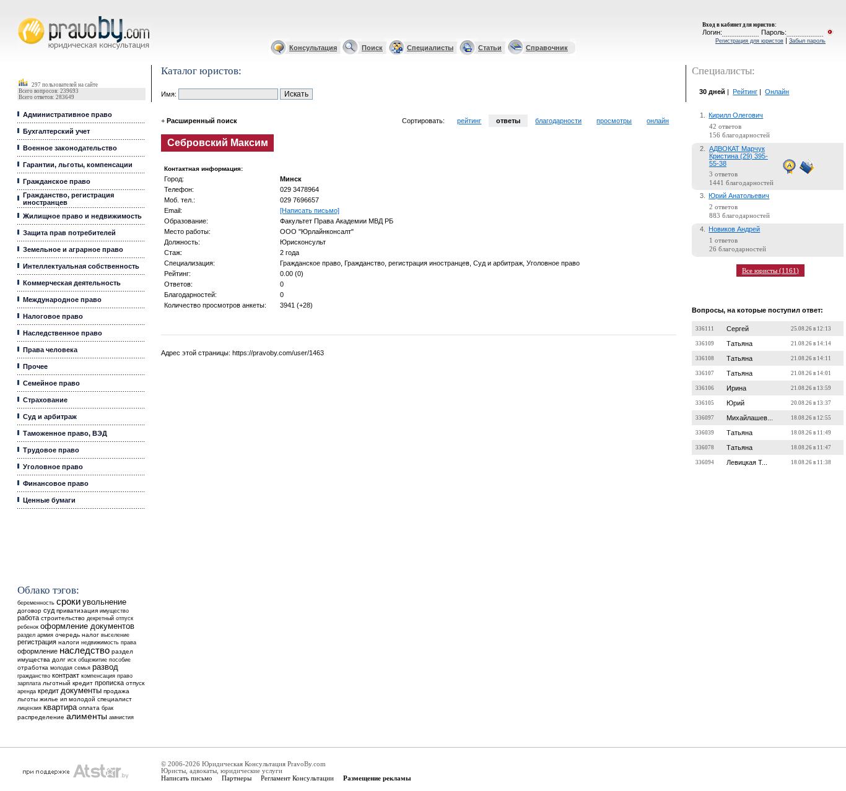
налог (90, 634)
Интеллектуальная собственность (81, 266)
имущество (114, 611)
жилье (49, 699)
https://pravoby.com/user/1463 (278, 353)
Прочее (35, 366)
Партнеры (236, 778)
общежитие (92, 659)
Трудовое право (51, 450)
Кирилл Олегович (736, 115)
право (125, 676)
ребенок (27, 626)
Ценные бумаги (49, 500)
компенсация (98, 676)
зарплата (29, 683)
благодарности (558, 120)
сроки (68, 602)
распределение (40, 717)
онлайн (658, 120)
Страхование (45, 400)
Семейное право (51, 383)
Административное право (67, 114)
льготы (27, 699)
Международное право (62, 299)
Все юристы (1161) (770, 270)
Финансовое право (56, 483)
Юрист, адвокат (20, 16)
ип (63, 699)
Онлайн (777, 91)
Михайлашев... (749, 417)
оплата (89, 707)
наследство (84, 650)
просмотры (614, 120)
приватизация (77, 610)
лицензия (29, 708)
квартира (60, 707)
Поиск (372, 47)
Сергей (737, 328)
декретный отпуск (110, 618)
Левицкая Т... (746, 462)
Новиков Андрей (734, 229)
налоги (68, 642)
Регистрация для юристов (749, 41)
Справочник (547, 47)
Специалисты (430, 47)
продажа (116, 691)
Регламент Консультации (297, 778)
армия (45, 635)
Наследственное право (62, 333)
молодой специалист (100, 699)
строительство (63, 618)
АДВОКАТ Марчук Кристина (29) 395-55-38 (738, 156)
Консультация (313, 47)
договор (29, 610)
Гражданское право (56, 181)
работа (28, 617)
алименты (86, 716)
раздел (26, 635)
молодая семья (70, 668)
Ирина (736, 388)
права (128, 642)
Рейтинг (745, 91)
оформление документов (87, 626)
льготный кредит (68, 683)
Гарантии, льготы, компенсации (78, 164)
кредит (48, 690)
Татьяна (739, 343)
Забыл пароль (807, 41)
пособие (120, 660)
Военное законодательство (70, 148)
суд (49, 610)
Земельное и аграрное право (73, 249)
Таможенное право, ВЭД (65, 433)
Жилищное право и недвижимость (82, 216)
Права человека (50, 349)
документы (81, 690)
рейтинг (469, 120)
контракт (65, 675)
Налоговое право (53, 316)
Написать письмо (186, 778)
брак (107, 708)
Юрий (735, 403)
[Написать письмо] (309, 210)
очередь (67, 634)
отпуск (135, 683)
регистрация (36, 642)
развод (105, 667)
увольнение (104, 602)
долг (59, 659)
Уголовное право (53, 466)
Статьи (490, 47)
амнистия (121, 717)
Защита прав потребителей (69, 232)
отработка (32, 667)
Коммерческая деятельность (72, 283)
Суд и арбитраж (50, 416)
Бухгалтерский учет (56, 131)
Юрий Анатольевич (739, 195)
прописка (109, 682)
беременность (36, 603)
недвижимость (100, 642)
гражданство (33, 676)
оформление (37, 651)
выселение (115, 634)
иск (72, 660)
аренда (26, 691)
